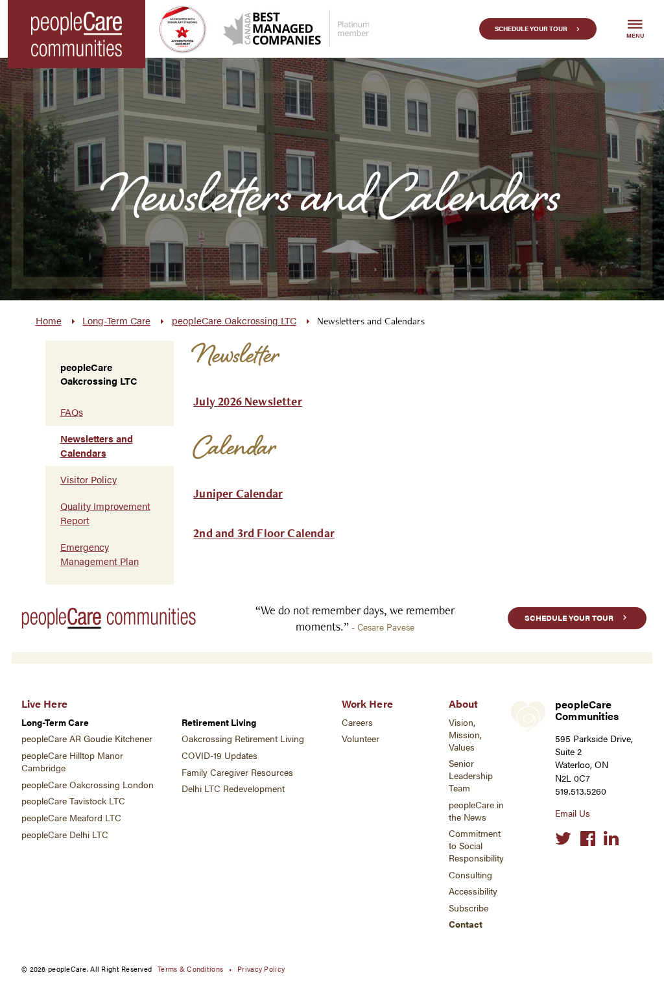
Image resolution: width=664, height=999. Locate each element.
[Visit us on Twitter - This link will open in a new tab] (563, 838)
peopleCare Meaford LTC (71, 818)
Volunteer (360, 738)
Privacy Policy (261, 968)
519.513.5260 (580, 791)
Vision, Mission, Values (465, 734)
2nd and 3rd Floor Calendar (264, 532)
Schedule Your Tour (531, 28)
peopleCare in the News (476, 811)
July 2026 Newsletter (247, 401)
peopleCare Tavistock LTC (73, 801)
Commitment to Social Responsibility (476, 845)
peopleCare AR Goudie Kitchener (86, 738)
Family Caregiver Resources (237, 772)
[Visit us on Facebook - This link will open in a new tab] (587, 838)
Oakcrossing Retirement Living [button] (243, 738)
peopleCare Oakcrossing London (87, 784)
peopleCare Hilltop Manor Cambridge (72, 761)
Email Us (572, 813)
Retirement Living (219, 722)
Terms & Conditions (190, 968)
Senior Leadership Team (471, 775)
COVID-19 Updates (219, 755)
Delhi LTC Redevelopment (233, 788)
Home (49, 320)
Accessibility (473, 891)
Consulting (470, 875)
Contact (465, 924)
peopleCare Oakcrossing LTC (234, 320)
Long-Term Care (116, 320)
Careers (357, 722)
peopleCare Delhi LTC (64, 834)
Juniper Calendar (238, 493)
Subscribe (468, 908)
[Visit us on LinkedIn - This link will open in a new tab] (611, 838)
